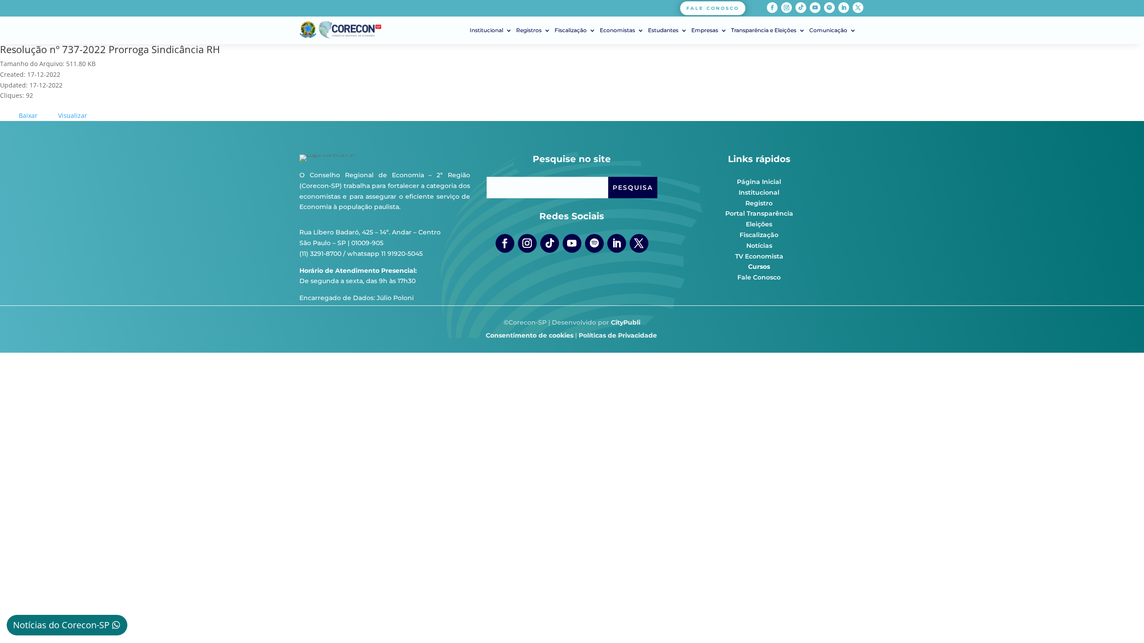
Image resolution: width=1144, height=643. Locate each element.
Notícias (759, 246)
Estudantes (663, 30)
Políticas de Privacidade (618, 335)
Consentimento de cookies (529, 335)
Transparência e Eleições (763, 30)
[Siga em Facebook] (772, 7)
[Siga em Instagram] (786, 7)
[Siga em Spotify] (829, 7)
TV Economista (759, 256)
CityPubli (625, 322)
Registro (759, 203)
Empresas (704, 30)
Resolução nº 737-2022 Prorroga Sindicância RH (110, 49)
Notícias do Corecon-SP (61, 625)
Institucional (486, 30)
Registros (529, 30)
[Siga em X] (858, 7)
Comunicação (828, 30)
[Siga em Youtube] (815, 7)
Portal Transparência (759, 213)
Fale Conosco (759, 277)
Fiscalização (571, 30)
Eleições (759, 224)
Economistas (617, 30)
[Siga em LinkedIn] (843, 7)
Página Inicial (759, 182)
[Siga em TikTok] (800, 7)
